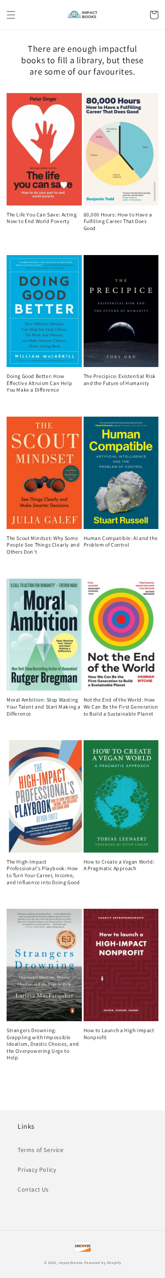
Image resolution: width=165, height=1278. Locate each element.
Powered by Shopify (102, 1262)
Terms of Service (41, 1150)
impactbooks (71, 1262)
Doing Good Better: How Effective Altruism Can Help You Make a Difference (39, 383)
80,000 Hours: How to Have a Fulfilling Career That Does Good (118, 221)
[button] (11, 15)
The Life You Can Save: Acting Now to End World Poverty (42, 218)
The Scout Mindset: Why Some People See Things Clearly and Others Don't (43, 545)
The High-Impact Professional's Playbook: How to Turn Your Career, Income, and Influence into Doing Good (43, 872)
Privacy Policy (37, 1170)
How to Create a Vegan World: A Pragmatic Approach (119, 865)
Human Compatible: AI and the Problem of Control (121, 541)
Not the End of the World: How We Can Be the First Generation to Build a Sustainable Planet (121, 706)
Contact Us (33, 1189)
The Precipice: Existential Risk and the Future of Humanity (120, 379)
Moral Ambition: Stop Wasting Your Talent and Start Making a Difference (44, 706)
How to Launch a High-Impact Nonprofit (119, 1033)
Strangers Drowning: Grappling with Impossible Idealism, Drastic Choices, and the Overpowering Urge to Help (43, 1044)
